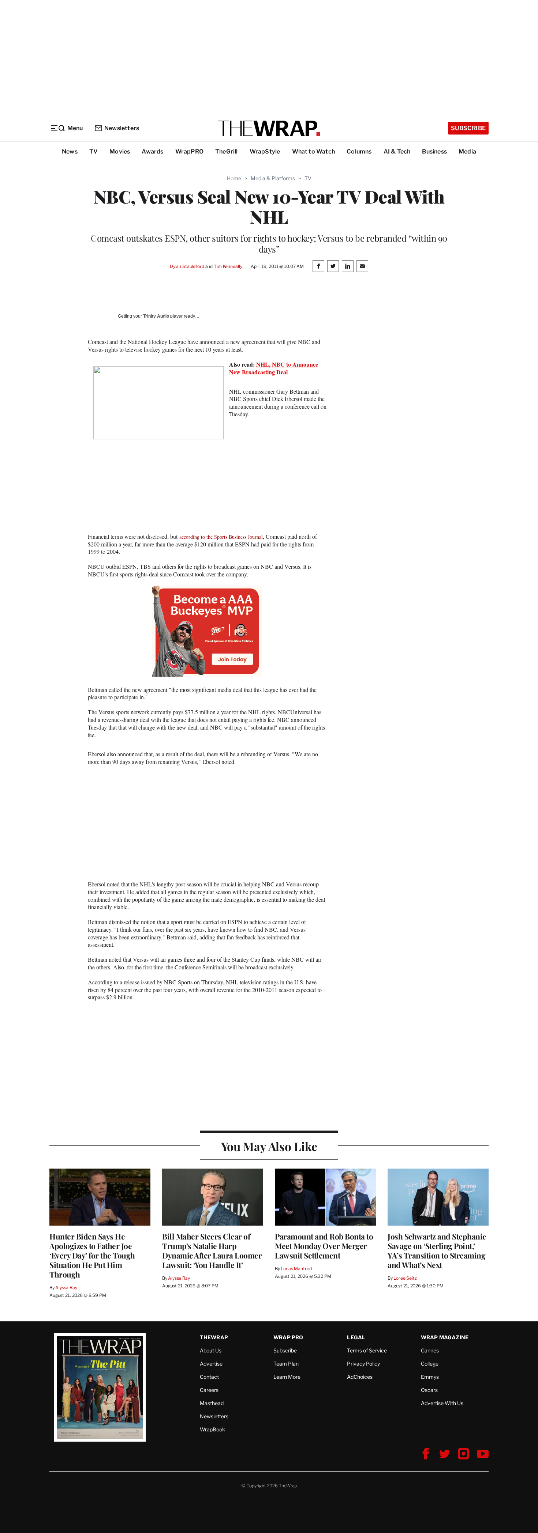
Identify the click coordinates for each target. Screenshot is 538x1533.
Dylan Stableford (187, 266)
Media (467, 151)
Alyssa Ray (66, 1287)
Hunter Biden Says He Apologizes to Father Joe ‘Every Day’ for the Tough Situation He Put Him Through (92, 1255)
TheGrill (226, 151)
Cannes (430, 1350)
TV (93, 151)
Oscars (429, 1390)
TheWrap (214, 1337)
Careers (209, 1390)
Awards (152, 151)
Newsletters (121, 128)
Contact (209, 1377)
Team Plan (286, 1363)
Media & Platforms (273, 178)
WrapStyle (265, 151)
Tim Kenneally (228, 266)
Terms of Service (367, 1350)
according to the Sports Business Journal (221, 536)
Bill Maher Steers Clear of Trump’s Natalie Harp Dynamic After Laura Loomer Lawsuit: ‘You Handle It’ (212, 1250)
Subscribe (468, 128)
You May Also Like (269, 1146)
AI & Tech (397, 151)
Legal (356, 1337)
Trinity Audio (156, 316)
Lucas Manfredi (297, 1268)
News (70, 151)
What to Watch (313, 151)
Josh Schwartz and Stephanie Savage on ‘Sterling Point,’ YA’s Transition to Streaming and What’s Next (437, 1250)
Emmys (430, 1377)
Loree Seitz (405, 1278)
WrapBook (212, 1429)
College (429, 1363)
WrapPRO (189, 151)
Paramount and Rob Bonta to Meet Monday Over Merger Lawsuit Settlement (324, 1245)
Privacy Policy (363, 1363)
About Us (210, 1350)
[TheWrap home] (269, 128)
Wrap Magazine (445, 1337)
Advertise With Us (442, 1403)
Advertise (211, 1363)
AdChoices (360, 1377)
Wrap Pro (288, 1337)
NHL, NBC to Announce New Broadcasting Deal (273, 368)
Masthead (212, 1403)
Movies (119, 151)
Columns (359, 151)
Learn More (286, 1377)
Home (234, 178)
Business (434, 151)
